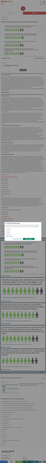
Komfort (8, 230)
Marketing (9, 234)
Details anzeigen (9, 236)
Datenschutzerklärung (34, 226)
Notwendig (9, 228)
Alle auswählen (28, 238)
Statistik (8, 232)
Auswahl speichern (17, 238)
